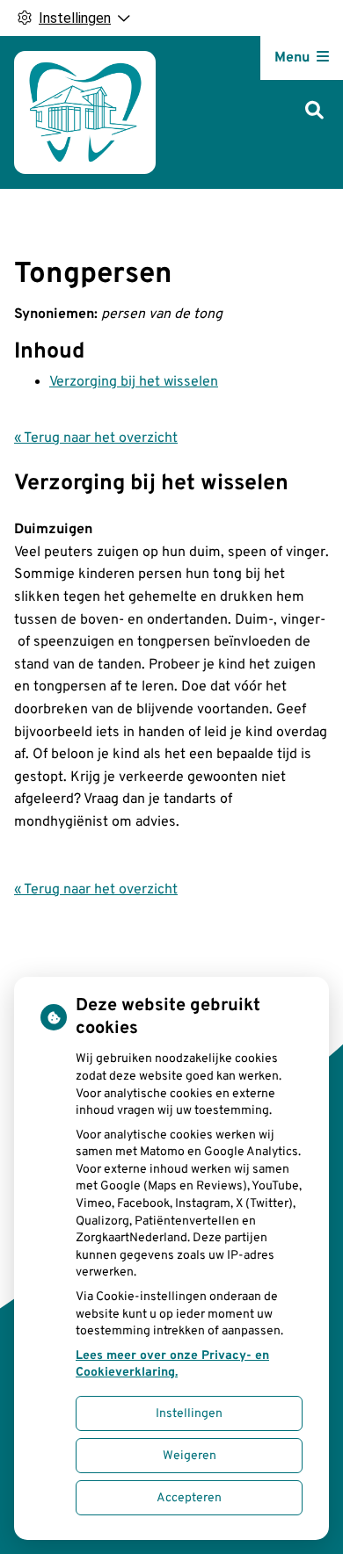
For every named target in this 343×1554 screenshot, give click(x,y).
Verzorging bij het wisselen (133, 382)
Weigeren (189, 1456)
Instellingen (189, 1413)
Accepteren (189, 1498)
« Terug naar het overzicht (96, 438)
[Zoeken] (314, 112)
